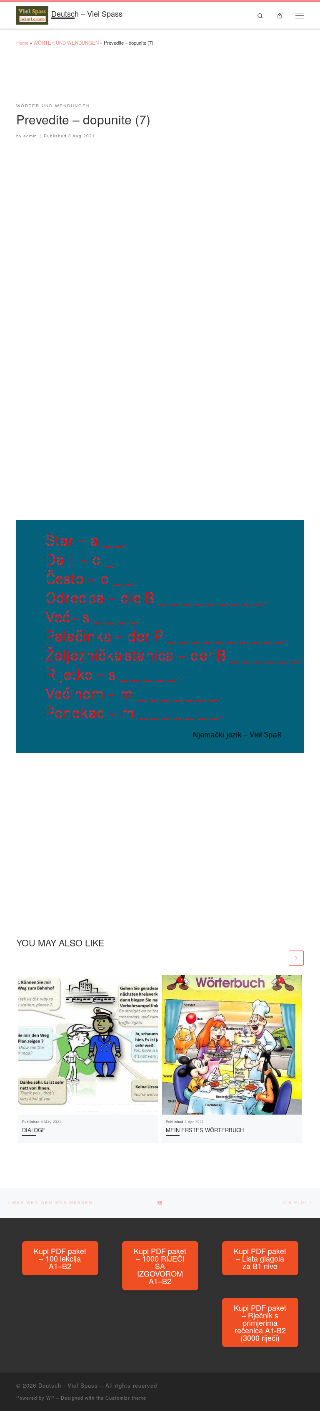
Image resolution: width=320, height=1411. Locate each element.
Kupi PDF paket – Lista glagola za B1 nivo (260, 1258)
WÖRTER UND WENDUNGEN (66, 42)
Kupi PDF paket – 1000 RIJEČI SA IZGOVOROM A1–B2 (160, 1265)
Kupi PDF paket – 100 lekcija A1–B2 (60, 1258)
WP (50, 1397)
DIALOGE (34, 1130)
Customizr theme (125, 1397)
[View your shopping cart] (279, 15)
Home (22, 42)
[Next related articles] (296, 958)
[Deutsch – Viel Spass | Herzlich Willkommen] (32, 13)
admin (30, 136)
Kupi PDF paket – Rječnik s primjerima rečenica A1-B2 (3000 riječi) (260, 1322)
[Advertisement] (168, 78)
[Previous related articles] (280, 958)
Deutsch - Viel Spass (68, 1385)
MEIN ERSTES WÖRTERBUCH (205, 1130)
